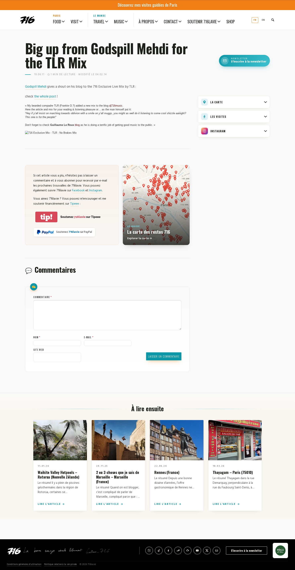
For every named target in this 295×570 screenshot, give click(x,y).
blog (77, 124)
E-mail (89, 337)
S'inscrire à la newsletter (246, 550)
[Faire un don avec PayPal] (45, 232)
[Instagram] (149, 550)
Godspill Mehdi (35, 86)
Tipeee (74, 203)
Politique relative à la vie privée (60, 564)
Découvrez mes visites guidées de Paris (147, 5)
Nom (37, 337)
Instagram (95, 190)
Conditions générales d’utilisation (24, 564)
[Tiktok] (159, 550)
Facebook (78, 190)
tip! (46, 216)
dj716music (115, 105)
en (263, 20)
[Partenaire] (280, 550)
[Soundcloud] (178, 550)
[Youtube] (197, 550)
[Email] (216, 550)
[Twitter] (207, 550)
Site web (38, 349)
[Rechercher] (273, 20)
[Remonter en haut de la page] (285, 544)
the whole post (45, 96)
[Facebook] (168, 550)
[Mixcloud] (187, 550)
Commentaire (42, 297)
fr (254, 20)
